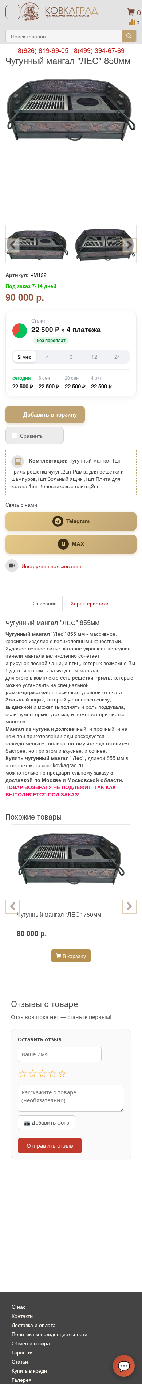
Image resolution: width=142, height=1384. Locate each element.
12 (94, 356)
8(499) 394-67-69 (99, 50)
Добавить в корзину (50, 414)
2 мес (25, 356)
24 (117, 356)
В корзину (73, 955)
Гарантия (23, 1352)
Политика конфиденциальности (49, 1334)
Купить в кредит (30, 1370)
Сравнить (31, 435)
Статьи (20, 1361)
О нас (18, 1306)
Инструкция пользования (51, 566)
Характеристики (90, 603)
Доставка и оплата (34, 1324)
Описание (45, 603)
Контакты (22, 1315)
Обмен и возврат (32, 1343)
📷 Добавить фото (46, 1122)
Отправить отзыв (50, 1145)
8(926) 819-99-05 (43, 50)
